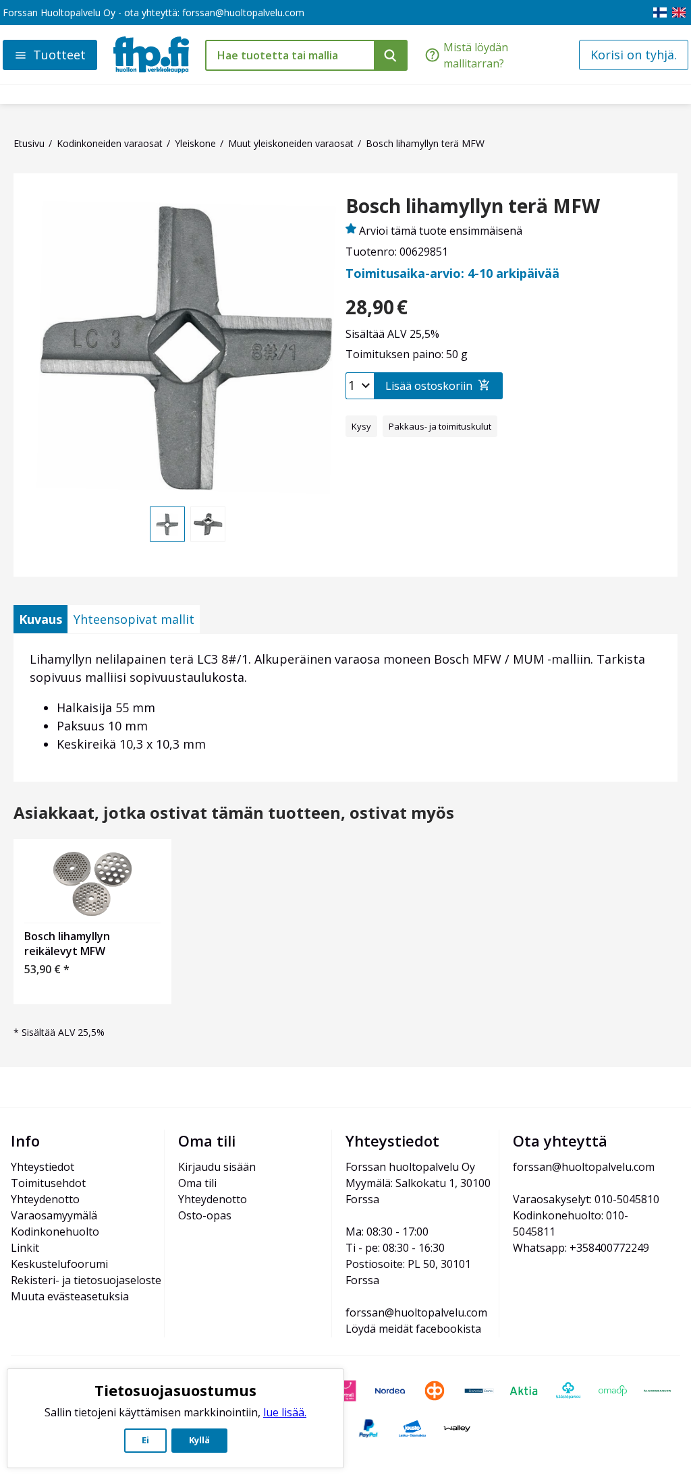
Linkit (25, 1247)
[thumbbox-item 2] (207, 524)
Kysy (361, 426)
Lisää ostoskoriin (428, 385)
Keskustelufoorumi (59, 1263)
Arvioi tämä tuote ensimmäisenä (440, 230)
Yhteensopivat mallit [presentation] (134, 619)
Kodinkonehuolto (55, 1231)
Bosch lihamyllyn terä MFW (473, 206)
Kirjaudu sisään (217, 1166)
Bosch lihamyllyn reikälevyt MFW (67, 943)
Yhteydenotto (45, 1199)
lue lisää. (284, 1412)
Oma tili (197, 1183)
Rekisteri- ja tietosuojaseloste (86, 1280)
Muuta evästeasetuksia (70, 1296)
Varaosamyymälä (54, 1215)
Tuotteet (59, 55)
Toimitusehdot (48, 1183)
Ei (145, 1440)
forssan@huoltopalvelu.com (243, 12)
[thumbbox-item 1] (167, 524)
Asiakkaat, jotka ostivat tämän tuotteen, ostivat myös (233, 813)
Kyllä (199, 1440)
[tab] (40, 619)
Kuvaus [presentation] (40, 619)
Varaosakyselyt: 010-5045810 (586, 1199)
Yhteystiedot (42, 1166)
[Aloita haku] (391, 55)
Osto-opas (204, 1215)
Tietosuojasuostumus (175, 1390)
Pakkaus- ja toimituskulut (440, 426)
